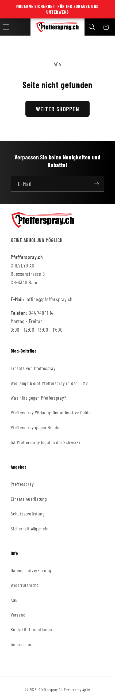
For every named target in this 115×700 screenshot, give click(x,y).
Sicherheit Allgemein (30, 528)
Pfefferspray (22, 484)
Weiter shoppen (57, 109)
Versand (18, 615)
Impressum (21, 644)
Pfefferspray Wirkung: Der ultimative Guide (51, 412)
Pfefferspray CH (51, 689)
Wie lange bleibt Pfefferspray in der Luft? (49, 383)
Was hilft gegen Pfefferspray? (38, 398)
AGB (14, 600)
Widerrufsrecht (24, 585)
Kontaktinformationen (31, 629)
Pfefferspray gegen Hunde (35, 427)
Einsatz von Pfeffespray (33, 368)
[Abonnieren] (96, 184)
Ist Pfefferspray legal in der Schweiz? (46, 442)
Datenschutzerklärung (31, 570)
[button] (92, 27)
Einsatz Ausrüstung (29, 499)
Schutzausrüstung (28, 514)
